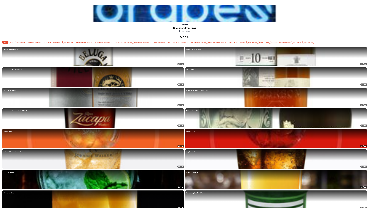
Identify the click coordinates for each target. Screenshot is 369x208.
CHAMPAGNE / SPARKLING (84, 42)
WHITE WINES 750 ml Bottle (103, 42)
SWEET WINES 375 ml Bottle (217, 42)
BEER (267, 42)
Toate (5, 42)
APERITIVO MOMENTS (34, 42)
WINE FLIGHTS (252, 42)
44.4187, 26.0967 (185, 31)
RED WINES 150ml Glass (198, 42)
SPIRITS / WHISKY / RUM (17, 42)
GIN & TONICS (68, 42)
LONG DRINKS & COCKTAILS (53, 42)
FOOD (261, 42)
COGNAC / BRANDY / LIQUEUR (281, 42)
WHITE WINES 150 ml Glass (123, 42)
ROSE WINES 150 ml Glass (162, 42)
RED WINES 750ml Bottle (180, 42)
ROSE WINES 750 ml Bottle (142, 42)
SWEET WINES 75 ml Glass (237, 42)
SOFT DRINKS (297, 42)
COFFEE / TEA (308, 42)
